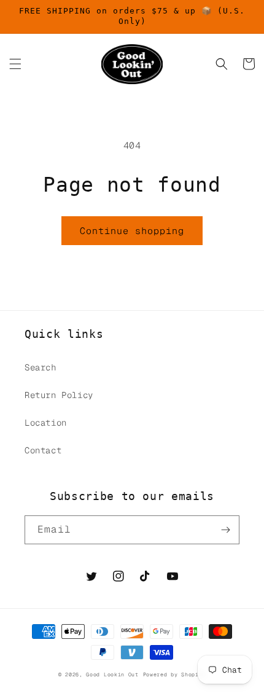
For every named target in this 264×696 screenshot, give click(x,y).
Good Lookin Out (112, 674)
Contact (43, 450)
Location (46, 422)
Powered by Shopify (174, 674)
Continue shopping (132, 231)
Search (40, 367)
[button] (15, 63)
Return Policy (59, 395)
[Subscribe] (225, 529)
